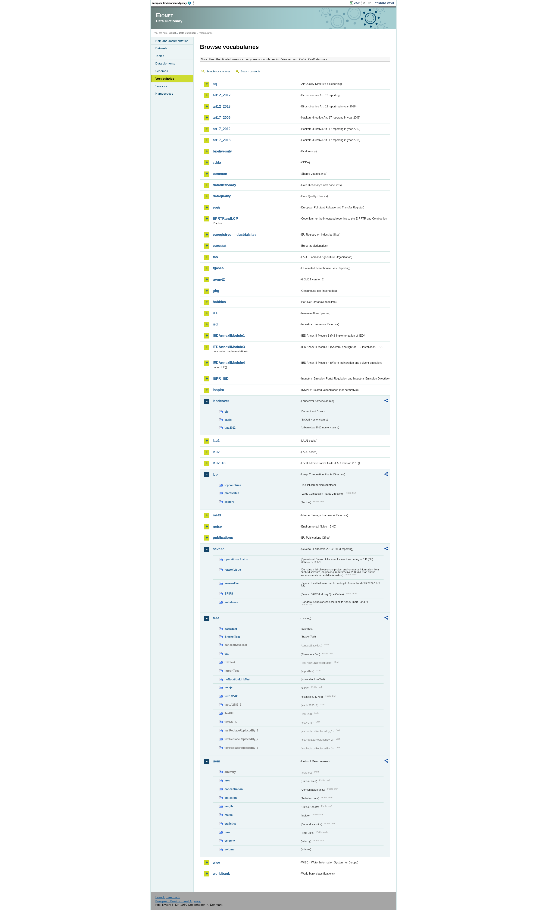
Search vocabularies (218, 71)
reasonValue (233, 569)
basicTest (231, 628)
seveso (219, 549)
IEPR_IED (221, 378)
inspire (218, 390)
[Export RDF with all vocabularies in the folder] (386, 401)
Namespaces (164, 93)
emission (231, 797)
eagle (228, 419)
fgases (218, 268)
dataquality (222, 196)
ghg (216, 291)
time (227, 832)
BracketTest (232, 636)
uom (216, 761)
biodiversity (222, 151)
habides (219, 302)
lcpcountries (233, 485)
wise (216, 862)
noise (217, 526)
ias (215, 313)
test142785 (231, 696)
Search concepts (250, 71)
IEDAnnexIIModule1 (229, 335)
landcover (221, 401)
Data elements (165, 63)
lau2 (216, 452)
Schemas (161, 71)
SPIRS (229, 593)
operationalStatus (236, 559)
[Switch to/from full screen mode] (370, 3)
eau (227, 653)
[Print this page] (364, 3)
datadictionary (224, 185)
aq (215, 84)
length (229, 806)
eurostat (219, 246)
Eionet (172, 33)
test (216, 618)
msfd (217, 515)
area (227, 780)
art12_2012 (222, 95)
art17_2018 (222, 140)
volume (229, 849)
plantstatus (232, 493)
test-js (228, 687)
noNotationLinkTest (237, 679)
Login (357, 2)
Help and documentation (171, 40)
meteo (229, 814)
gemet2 (219, 279)
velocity (230, 840)
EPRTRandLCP (225, 218)
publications (223, 537)
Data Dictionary (187, 33)
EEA (173, 3)
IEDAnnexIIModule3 (229, 347)
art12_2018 (222, 106)
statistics (230, 823)
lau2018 (219, 463)
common (220, 174)
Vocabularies (164, 78)
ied (215, 324)
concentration (234, 789)
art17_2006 (222, 117)
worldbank (221, 873)
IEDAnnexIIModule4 (229, 363)
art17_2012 (222, 129)
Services (161, 86)
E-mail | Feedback (167, 897)
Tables (159, 55)
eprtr (217, 207)
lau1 (216, 441)
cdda (217, 162)
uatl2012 (230, 427)
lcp (215, 474)
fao (215, 257)
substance (231, 602)
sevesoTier (232, 583)
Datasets (161, 48)
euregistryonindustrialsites (234, 234)
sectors (229, 501)
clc (226, 411)
